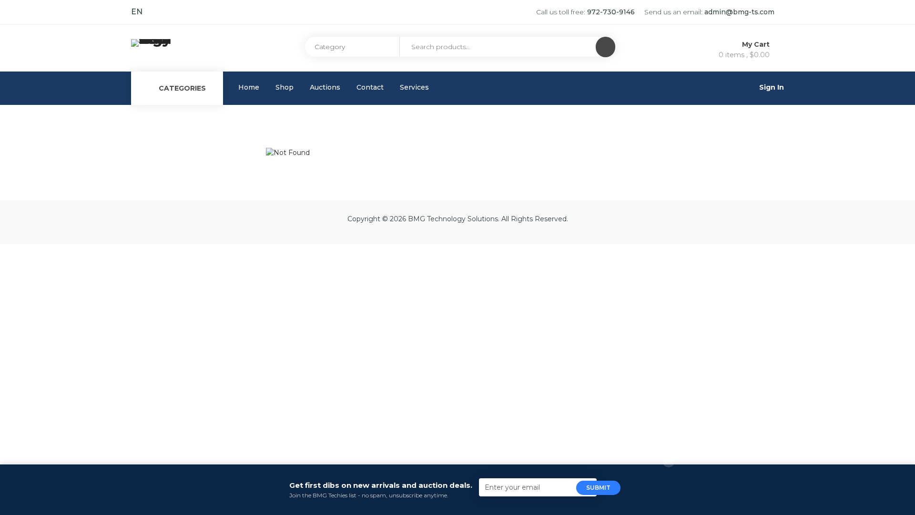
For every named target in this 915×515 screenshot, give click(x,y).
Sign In (771, 87)
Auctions (325, 87)
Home (248, 87)
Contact (370, 87)
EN (136, 11)
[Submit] (605, 47)
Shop (284, 87)
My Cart (757, 44)
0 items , (744, 55)
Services (414, 87)
